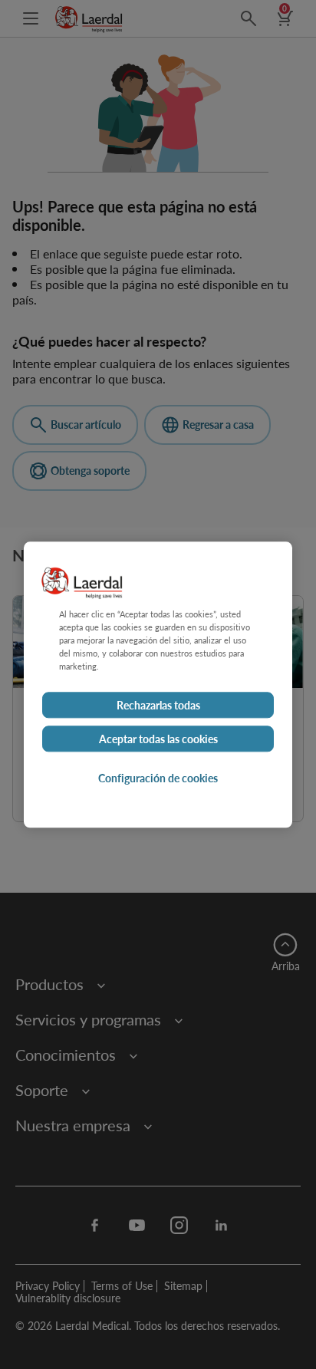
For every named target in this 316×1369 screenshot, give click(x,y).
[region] (158, 684)
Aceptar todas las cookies (158, 738)
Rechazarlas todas (158, 704)
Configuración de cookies (158, 777)
